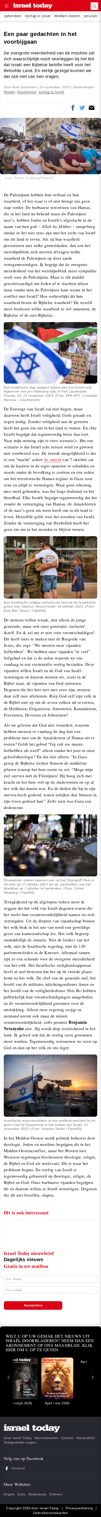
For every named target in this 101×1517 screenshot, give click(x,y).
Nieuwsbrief (85, 1438)
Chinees (55, 1494)
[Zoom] (94, 125)
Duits (21, 1494)
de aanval (52, 459)
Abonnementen (46, 1438)
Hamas (9, 92)
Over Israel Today (18, 1438)
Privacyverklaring (79, 1508)
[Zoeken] (94, 6)
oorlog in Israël (51, 92)
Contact (67, 1438)
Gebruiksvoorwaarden (50, 1513)
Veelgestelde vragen (20, 1442)
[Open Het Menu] (6, 6)
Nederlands (37, 1494)
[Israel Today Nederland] (33, 6)
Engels (9, 1494)
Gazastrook (26, 92)
